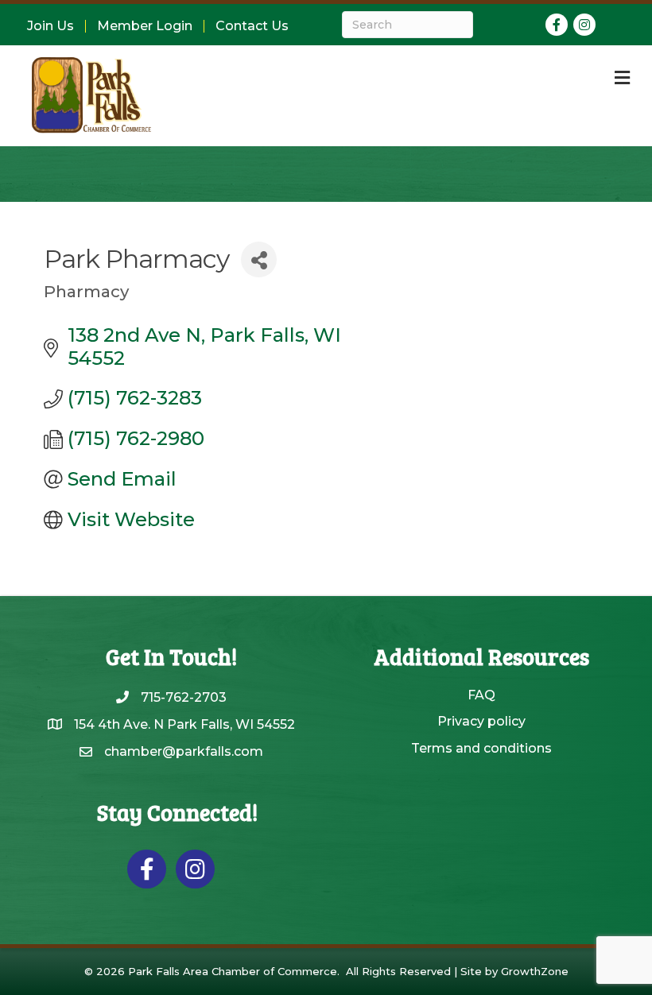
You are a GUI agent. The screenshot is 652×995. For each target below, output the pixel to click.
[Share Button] (259, 259)
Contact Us (252, 26)
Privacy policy (481, 721)
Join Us (50, 26)
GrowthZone (535, 971)
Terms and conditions (481, 748)
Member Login (144, 26)
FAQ (481, 695)
